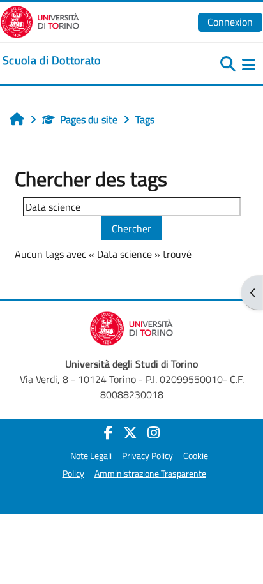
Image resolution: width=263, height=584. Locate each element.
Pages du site (88, 119)
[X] (130, 433)
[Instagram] (153, 433)
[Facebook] (108, 433)
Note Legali (91, 456)
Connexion (230, 21)
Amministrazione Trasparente (150, 474)
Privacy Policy (147, 456)
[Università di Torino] (40, 20)
